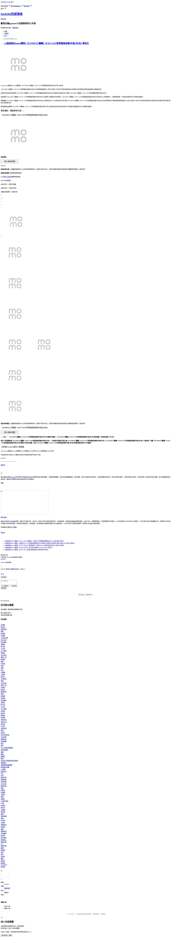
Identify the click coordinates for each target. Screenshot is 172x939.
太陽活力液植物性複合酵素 (9, 760)
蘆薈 (2, 848)
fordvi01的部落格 (12, 14)
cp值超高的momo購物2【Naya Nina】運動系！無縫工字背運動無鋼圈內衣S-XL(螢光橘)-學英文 (34, 541)
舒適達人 (3, 840)
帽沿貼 (3, 627)
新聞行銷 (3, 846)
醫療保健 (15, 28)
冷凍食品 (3, 679)
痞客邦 (13, 569)
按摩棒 (3, 827)
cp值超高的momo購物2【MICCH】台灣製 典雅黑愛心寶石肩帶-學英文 (26, 549)
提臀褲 (3, 867)
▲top (2, 573)
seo (2, 844)
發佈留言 (3, 588)
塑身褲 (3, 863)
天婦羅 (3, 672)
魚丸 (2, 670)
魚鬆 (2, 483)
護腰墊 (3, 756)
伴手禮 (3, 663)
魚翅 (2, 681)
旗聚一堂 (3, 657)
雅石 (2, 743)
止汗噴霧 (3, 651)
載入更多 (3, 577)
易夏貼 (3, 644)
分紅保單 (3, 737)
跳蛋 (2, 829)
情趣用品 (3, 825)
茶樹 (2, 852)
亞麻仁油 (3, 722)
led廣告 (3, 805)
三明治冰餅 (4, 638)
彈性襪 (3, 812)
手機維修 (3, 833)
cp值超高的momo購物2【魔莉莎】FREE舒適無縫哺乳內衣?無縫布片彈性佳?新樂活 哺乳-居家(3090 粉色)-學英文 (39, 543)
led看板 (3, 810)
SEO (2, 773)
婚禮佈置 (3, 779)
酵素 (2, 730)
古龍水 (3, 856)
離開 (10, 935)
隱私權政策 (96, 914)
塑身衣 (3, 465)
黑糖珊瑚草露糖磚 (6, 765)
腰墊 (2, 754)
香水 (2, 854)
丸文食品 (12, 521)
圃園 (2, 859)
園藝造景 (3, 739)
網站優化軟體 (5, 767)
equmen (13, 477)
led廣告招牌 (4, 801)
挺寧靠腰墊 (4, 750)
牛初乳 (3, 726)
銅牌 (2, 797)
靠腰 (2, 752)
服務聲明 (103, 914)
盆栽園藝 (3, 741)
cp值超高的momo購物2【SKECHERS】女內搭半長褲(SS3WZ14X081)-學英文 (28, 547)
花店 (2, 775)
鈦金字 (3, 807)
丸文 (5, 521)
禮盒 (15, 527)
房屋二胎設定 (7, 177)
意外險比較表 (5, 735)
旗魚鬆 (73, 521)
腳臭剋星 (3, 629)
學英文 (3, 532)
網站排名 (3, 771)
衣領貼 (3, 625)
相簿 (5, 31)
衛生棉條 (3, 838)
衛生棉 (3, 835)
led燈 (2, 803)
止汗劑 (3, 648)
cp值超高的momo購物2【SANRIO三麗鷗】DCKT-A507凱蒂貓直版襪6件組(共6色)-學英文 (46, 43)
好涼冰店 (3, 640)
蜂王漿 (3, 724)
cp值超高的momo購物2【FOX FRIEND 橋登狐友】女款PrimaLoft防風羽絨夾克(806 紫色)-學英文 (34, 545)
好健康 (3, 717)
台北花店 (3, 784)
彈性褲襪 (3, 816)
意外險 (3, 732)
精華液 (3, 850)
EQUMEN (4, 865)
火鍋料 (3, 674)
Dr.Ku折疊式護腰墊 (7, 748)
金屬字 (3, 799)
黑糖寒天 (3, 763)
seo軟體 (3, 769)
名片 (5, 35)
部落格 (6, 33)
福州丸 (3, 676)
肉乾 (2, 668)
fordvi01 (3, 559)
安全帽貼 (3, 642)
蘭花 (2, 745)
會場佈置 (3, 781)
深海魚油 (3, 728)
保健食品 (3, 720)
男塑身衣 (25, 477)
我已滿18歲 (4, 935)
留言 (16, 569)
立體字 (3, 794)
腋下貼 (3, 646)
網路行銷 (3, 842)
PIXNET (73, 914)
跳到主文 (3, 19)
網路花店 (3, 777)
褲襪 (2, 814)
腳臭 (2, 631)
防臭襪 (3, 635)
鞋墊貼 (3, 653)
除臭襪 (3, 633)
